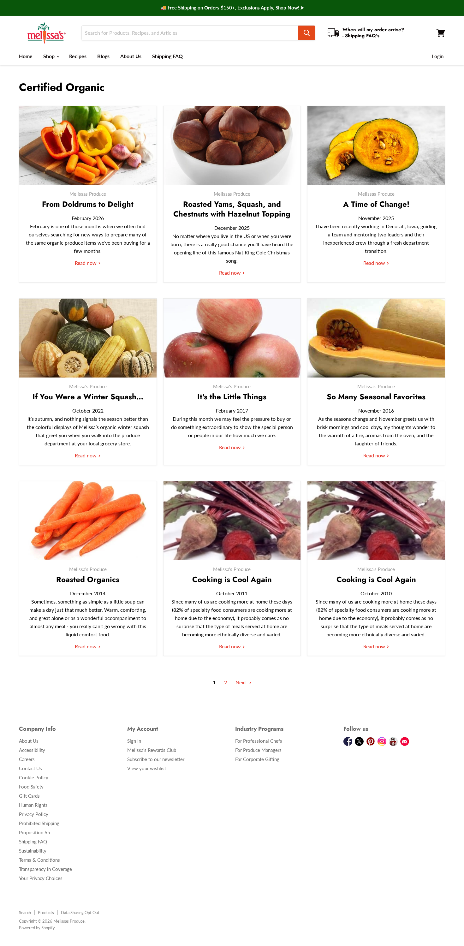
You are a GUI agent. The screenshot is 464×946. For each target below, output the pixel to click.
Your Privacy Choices (40, 878)
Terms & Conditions (39, 860)
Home (26, 56)
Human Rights (33, 805)
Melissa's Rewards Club (151, 750)
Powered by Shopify (37, 927)
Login (437, 56)
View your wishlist (146, 768)
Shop (49, 56)
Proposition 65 (34, 832)
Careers (27, 759)
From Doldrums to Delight (88, 204)
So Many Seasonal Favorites (376, 396)
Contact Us (30, 768)
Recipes (77, 56)
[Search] (306, 33)
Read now (86, 263)
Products (46, 912)
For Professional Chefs (258, 741)
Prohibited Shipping (39, 823)
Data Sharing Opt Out (80, 912)
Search (25, 912)
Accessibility (32, 750)
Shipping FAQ (167, 56)
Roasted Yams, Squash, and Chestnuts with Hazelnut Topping (231, 209)
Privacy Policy (33, 814)
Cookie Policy (33, 777)
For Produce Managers (258, 750)
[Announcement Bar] (232, 8)
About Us (130, 56)
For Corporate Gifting (257, 759)
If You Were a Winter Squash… (88, 396)
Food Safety (31, 786)
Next (241, 682)
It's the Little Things (231, 396)
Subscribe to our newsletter (155, 759)
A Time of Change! (376, 204)
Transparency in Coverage (45, 869)
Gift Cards (29, 796)
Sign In (134, 741)
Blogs (103, 56)
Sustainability (32, 851)
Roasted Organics (87, 579)
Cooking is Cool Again (232, 579)
